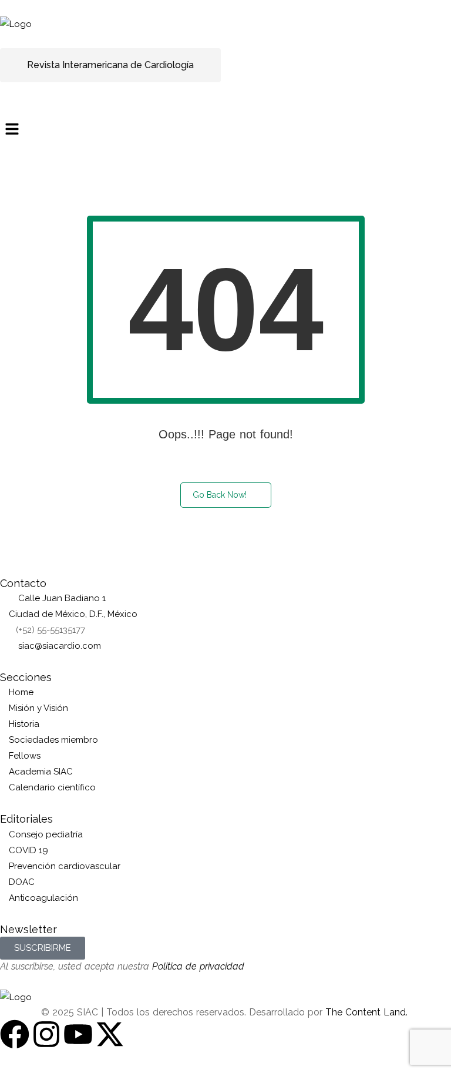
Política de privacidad (198, 966)
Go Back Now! (220, 494)
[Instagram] (46, 1034)
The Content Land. (367, 1012)
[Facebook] (14, 1034)
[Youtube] (78, 1034)
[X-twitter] (109, 1034)
